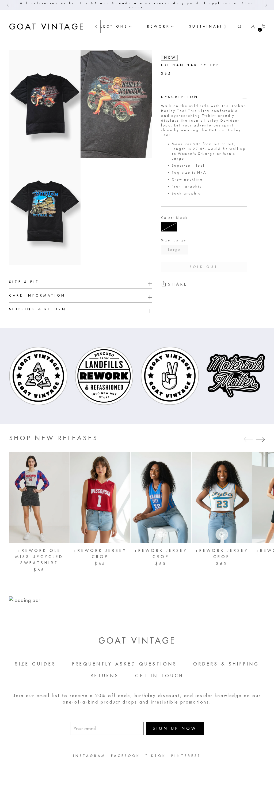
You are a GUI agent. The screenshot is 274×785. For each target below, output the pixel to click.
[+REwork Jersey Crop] (100, 497)
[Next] (266, 5)
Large (174, 249)
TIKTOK (155, 756)
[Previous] (8, 5)
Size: (173, 240)
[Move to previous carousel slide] (248, 439)
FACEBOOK (125, 756)
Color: (174, 218)
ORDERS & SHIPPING (226, 664)
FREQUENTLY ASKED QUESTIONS (124, 664)
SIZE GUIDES (35, 664)
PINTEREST (186, 756)
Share (178, 284)
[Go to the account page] (250, 26)
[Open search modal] (239, 26)
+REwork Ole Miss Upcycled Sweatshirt (39, 556)
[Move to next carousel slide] (260, 439)
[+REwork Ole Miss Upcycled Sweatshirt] (39, 497)
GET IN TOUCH (159, 675)
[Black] (169, 226)
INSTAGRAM (89, 756)
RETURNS (105, 675)
